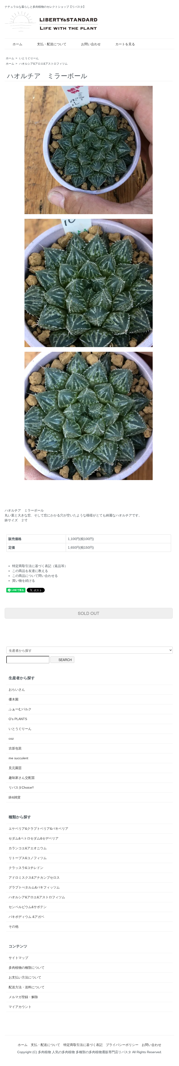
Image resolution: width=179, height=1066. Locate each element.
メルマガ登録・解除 (23, 997)
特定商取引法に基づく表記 (83, 1045)
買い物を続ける (23, 580)
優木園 (13, 699)
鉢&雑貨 (15, 797)
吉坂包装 (15, 748)
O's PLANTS (18, 719)
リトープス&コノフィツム (28, 858)
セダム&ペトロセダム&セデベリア (34, 838)
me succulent (18, 758)
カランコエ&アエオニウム (28, 848)
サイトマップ (18, 958)
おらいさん (17, 689)
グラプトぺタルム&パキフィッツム (34, 887)
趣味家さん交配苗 (22, 778)
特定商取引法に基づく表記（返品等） (40, 566)
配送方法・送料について (27, 987)
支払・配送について (51, 44)
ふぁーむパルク (20, 709)
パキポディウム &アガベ (26, 917)
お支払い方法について (25, 977)
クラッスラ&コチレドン (26, 868)
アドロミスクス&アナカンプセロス (34, 877)
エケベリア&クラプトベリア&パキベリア (38, 828)
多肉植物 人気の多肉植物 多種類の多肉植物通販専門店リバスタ (84, 1052)
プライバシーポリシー (122, 1045)
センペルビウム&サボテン (28, 907)
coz (11, 738)
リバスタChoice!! (21, 787)
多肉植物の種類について (27, 967)
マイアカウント (20, 1007)
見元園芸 (15, 768)
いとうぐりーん (29, 58)
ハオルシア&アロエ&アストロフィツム (43, 63)
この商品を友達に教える (30, 571)
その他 (13, 926)
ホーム (17, 44)
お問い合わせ (91, 44)
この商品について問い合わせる (35, 576)
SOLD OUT (88, 613)
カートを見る (125, 44)
